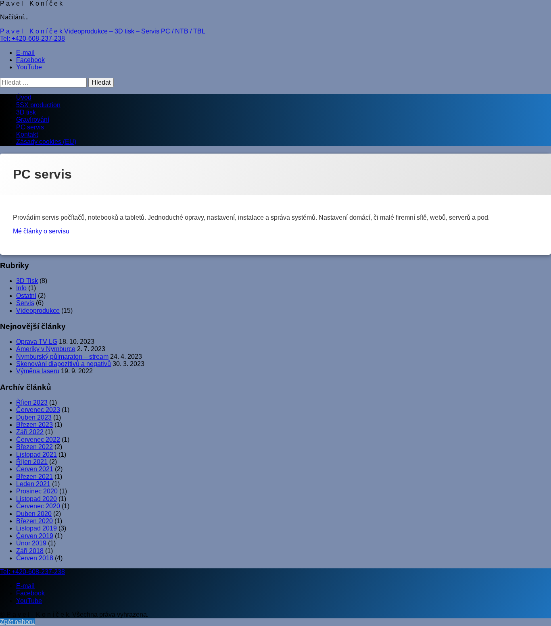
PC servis (30, 127)
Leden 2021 (33, 483)
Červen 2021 (34, 469)
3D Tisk (27, 280)
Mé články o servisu (41, 231)
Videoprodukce (38, 310)
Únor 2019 (31, 543)
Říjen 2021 (32, 461)
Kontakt (27, 134)
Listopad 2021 (36, 454)
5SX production (38, 105)
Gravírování (32, 119)
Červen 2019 (34, 535)
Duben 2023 (34, 417)
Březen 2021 (34, 476)
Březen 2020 (34, 521)
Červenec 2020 (38, 506)
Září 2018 (30, 550)
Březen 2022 (34, 446)
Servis (25, 302)
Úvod (23, 97)
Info (21, 288)
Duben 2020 (34, 513)
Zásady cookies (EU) (46, 141)
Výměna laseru (37, 371)
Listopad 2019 (36, 528)
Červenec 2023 (38, 409)
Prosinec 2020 (37, 491)
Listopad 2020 (36, 498)
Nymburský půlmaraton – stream (62, 356)
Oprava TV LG (36, 341)
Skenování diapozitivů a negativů (63, 363)
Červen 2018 (34, 558)
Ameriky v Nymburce (45, 348)
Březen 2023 (34, 424)
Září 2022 (30, 431)
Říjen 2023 (32, 402)
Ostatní (26, 295)
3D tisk (26, 112)
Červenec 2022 (38, 439)
